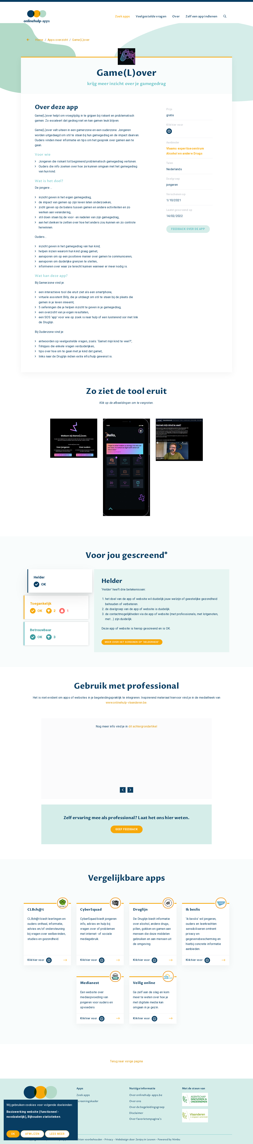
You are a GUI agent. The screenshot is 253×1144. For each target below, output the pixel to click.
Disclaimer (136, 1113)
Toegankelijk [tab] (54, 610)
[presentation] (122, 788)
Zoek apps (122, 16)
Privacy (108, 1139)
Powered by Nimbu (169, 1139)
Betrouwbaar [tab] (42, 636)
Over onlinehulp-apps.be (145, 1095)
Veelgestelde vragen (151, 16)
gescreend (143, 555)
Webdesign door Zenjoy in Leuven (135, 1139)
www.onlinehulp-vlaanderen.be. (126, 702)
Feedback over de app (188, 229)
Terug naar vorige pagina (126, 1061)
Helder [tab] (45, 584)
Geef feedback (126, 829)
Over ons (135, 1101)
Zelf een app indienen (201, 16)
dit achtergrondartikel (143, 726)
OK (13, 1133)
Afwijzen (32, 1133)
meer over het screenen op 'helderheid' (132, 642)
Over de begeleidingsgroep (147, 1107)
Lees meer (57, 1133)
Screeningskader (87, 1101)
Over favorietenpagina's (145, 1119)
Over (176, 16)
